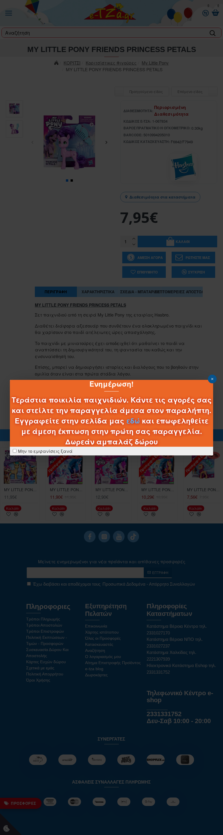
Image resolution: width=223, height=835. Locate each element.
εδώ (133, 420)
